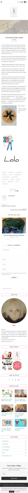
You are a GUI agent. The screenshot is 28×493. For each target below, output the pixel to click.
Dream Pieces (14, 441)
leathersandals (17, 174)
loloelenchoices (5, 176)
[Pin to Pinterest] (16, 190)
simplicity (18, 179)
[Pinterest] (20, 2)
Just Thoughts (14, 449)
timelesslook (5, 183)
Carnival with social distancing (19, 429)
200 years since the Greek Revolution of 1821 (6, 430)
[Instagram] (19, 2)
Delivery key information (8, 486)
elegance (4, 172)
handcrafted (19, 172)
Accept (11, 491)
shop (7, 101)
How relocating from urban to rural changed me (20, 400)
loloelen (14, 39)
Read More (17, 491)
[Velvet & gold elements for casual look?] (14, 225)
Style (14, 35)
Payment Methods (18, 486)
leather (10, 174)
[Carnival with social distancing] (21, 423)
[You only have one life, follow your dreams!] (7, 393)
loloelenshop (14, 176)
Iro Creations (13, 97)
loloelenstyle (5, 179)
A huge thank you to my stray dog (7, 414)
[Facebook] (9, 379)
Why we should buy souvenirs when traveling (19, 415)
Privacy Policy (12, 484)
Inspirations (14, 443)
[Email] (22, 2)
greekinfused (11, 172)
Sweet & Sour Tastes (14, 455)
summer (3, 181)
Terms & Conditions (20, 484)
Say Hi (24, 486)
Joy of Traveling (14, 446)
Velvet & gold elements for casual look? (14, 235)
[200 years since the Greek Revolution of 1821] (7, 423)
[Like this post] (12, 190)
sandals (12, 179)
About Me (6, 484)
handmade (4, 174)
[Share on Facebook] (14, 190)
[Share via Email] (17, 190)
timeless (17, 181)
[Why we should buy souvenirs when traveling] (21, 408)
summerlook (10, 181)
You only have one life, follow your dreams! (6, 399)
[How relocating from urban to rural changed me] (21, 393)
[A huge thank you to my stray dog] (7, 408)
